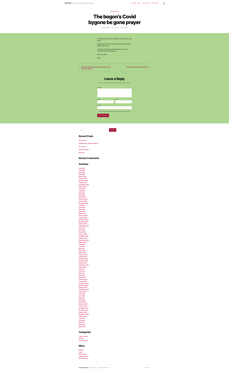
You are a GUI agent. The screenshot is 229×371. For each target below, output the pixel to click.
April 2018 (82, 324)
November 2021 (83, 261)
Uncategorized (114, 11)
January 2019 (83, 306)
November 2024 (83, 203)
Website (99, 105)
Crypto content (83, 336)
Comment (99, 87)
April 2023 (82, 230)
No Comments (125, 27)
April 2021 (82, 275)
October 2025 (83, 182)
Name (98, 99)
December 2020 (83, 283)
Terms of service (146, 3)
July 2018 (82, 318)
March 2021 (82, 277)
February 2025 (83, 199)
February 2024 (83, 215)
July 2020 (82, 293)
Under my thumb (84, 149)
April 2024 (82, 211)
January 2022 (83, 256)
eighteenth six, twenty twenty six (88, 143)
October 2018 (83, 312)
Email (116, 99)
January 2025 (83, 201)
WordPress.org (83, 358)
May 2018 (82, 322)
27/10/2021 (115, 27)
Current (81, 338)
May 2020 (82, 298)
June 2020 (82, 296)
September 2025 (84, 185)
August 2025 (83, 187)
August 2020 (83, 291)
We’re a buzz (82, 140)
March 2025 (82, 197)
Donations (133, 3)
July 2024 (82, 205)
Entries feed (82, 354)
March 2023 (82, 232)
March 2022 (82, 252)
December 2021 (83, 259)
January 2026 (83, 178)
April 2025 (82, 195)
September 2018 (84, 314)
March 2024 (82, 213)
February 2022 (83, 254)
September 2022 (84, 240)
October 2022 (83, 238)
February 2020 (83, 304)
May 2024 (82, 209)
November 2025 (83, 180)
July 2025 (82, 189)
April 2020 (82, 300)
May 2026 (82, 172)
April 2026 (82, 174)
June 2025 (82, 191)
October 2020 (83, 287)
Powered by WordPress (103, 367)
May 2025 (82, 193)
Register (81, 350)
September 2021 (84, 265)
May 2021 (82, 273)
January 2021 (83, 281)
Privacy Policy (155, 3)
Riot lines (81, 152)
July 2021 (82, 269)
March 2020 (82, 302)
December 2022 (83, 236)
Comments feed (83, 356)
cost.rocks (67, 3)
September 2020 (84, 289)
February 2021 (83, 279)
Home (139, 3)
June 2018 (82, 320)
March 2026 (82, 176)
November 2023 (83, 222)
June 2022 (82, 246)
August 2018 (82, 316)
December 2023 (83, 219)
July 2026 (82, 168)
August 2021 (82, 267)
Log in (80, 352)
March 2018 (82, 326)
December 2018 (83, 308)
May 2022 (82, 248)
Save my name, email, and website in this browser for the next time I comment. (114, 111)
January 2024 (83, 217)
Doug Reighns (107, 27)
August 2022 (83, 242)
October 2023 (83, 224)
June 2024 (82, 207)
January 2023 (83, 234)
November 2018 (83, 310)
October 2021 (83, 263)
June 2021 (82, 271)
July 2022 (82, 244)
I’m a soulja (82, 146)
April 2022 (82, 250)
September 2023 (84, 226)
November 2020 (83, 285)
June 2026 (82, 170)
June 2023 (82, 228)
